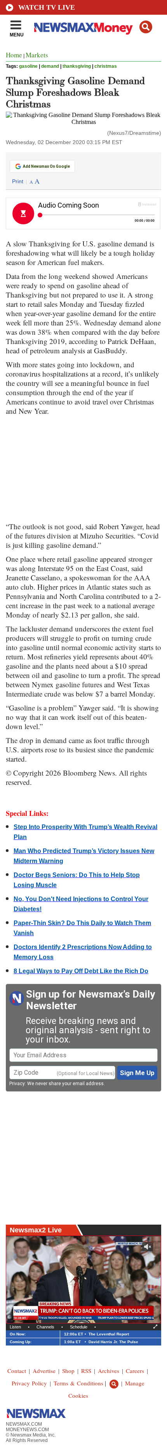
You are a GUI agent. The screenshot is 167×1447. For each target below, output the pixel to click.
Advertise (44, 1371)
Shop (68, 1371)
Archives (108, 1371)
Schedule (78, 1327)
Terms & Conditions (78, 1383)
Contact (16, 1371)
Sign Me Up (137, 1073)
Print (17, 181)
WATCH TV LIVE (46, 7)
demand (50, 66)
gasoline (28, 66)
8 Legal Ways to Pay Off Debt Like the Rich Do (81, 971)
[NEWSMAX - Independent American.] (83, 28)
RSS (86, 1371)
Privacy (17, 1083)
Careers (135, 1371)
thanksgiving (77, 66)
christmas (105, 66)
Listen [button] (15, 1327)
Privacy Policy (29, 1383)
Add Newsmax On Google (46, 166)
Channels (45, 1327)
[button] (145, 27)
